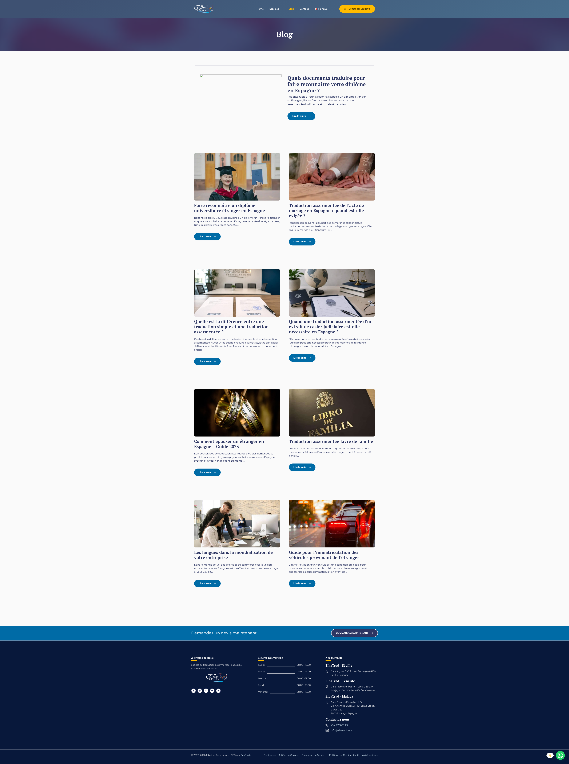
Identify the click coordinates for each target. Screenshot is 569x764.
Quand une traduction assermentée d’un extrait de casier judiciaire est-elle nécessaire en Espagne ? (331, 327)
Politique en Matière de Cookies (281, 755)
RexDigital (246, 755)
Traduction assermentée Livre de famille (331, 441)
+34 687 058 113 (339, 725)
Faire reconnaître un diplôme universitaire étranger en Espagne (229, 207)
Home (260, 8)
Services (274, 8)
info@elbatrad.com (341, 730)
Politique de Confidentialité (344, 755)
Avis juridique (370, 755)
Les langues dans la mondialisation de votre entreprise (233, 554)
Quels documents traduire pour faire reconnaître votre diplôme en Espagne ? (326, 84)
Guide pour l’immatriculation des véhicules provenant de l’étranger (324, 554)
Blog (291, 8)
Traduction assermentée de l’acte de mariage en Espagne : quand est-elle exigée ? (326, 210)
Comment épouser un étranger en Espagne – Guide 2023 (229, 443)
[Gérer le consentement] (5, 750)
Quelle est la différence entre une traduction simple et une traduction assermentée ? (231, 327)
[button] (560, 755)
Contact (304, 8)
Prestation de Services (314, 755)
